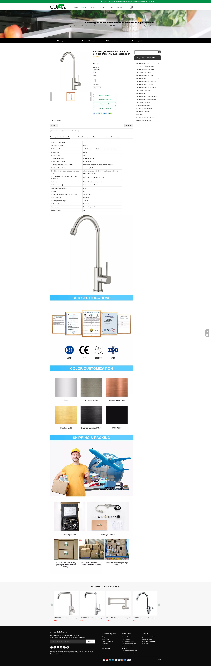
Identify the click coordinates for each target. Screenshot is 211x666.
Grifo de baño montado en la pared (148, 100)
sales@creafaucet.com (123, 2)
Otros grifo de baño (143, 103)
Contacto (105, 644)
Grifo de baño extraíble (145, 84)
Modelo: (54, 121)
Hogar (104, 637)
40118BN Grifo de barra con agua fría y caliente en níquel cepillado (92, 618)
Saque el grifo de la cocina (145, 66)
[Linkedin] (51, 647)
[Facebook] (54, 647)
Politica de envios (147, 639)
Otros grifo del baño (143, 90)
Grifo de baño (141, 78)
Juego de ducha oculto (144, 109)
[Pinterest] (67, 647)
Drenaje (140, 114)
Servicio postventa (107, 641)
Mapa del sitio (106, 648)
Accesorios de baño (143, 106)
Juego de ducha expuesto (145, 117)
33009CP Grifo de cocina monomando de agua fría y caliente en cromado (145, 618)
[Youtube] (61, 647)
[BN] (95, 80)
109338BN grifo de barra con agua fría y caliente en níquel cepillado (66, 618)
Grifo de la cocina (56, 131)
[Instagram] (64, 647)
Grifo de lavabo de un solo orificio (148, 87)
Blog (103, 646)
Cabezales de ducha (144, 120)
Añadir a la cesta (103, 100)
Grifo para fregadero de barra (147, 69)
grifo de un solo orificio (71, 131)
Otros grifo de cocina (144, 72)
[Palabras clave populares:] (131, 7)
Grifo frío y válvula (143, 112)
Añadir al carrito (104, 108)
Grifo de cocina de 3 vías (145, 75)
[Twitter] (58, 647)
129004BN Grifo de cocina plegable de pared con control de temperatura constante (118, 618)
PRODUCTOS (106, 639)
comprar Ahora (104, 95)
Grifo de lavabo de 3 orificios (146, 81)
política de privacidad (148, 637)
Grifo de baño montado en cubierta (148, 96)
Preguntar (103, 104)
